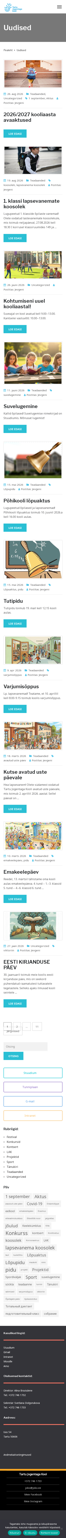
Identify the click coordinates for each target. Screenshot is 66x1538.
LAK (9, 1152)
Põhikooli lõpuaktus (27, 501)
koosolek (9, 185)
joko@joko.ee (33, 1488)
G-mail (30, 1101)
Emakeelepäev (21, 872)
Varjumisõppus (21, 686)
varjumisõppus (13, 675)
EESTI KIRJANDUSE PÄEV (27, 964)
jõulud (11, 1226)
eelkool (10, 1211)
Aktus (49, 98)
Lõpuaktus (10, 589)
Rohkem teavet (49, 1532)
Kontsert (12, 1147)
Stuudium (30, 1073)
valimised (9, 1291)
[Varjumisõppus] (33, 650)
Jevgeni (19, 102)
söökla (9, 1284)
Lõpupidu (9, 489)
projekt (24, 1269)
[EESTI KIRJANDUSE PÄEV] (33, 925)
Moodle (8, 1361)
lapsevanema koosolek (30, 185)
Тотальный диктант (18, 1306)
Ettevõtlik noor (34, 1218)
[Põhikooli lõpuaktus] (33, 460)
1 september (37, 98)
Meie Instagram (33, 1501)
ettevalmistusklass (13, 1218)
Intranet (30, 1116)
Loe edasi (15, 133)
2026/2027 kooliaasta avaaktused (30, 117)
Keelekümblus (31, 1226)
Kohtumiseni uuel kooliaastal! (24, 303)
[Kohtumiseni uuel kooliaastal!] (33, 264)
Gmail (7, 1352)
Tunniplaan (30, 1087)
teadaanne (25, 1284)
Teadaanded (37, 94)
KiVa (47, 1226)
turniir (39, 1284)
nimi (43, 1262)
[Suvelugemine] (33, 363)
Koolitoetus (53, 1233)
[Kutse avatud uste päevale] (33, 735)
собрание (50, 1314)
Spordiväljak (13, 1277)
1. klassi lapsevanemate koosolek (32, 204)
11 (37, 1026)
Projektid (13, 1157)
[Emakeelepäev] (33, 835)
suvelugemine (12, 395)
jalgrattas (49, 1218)
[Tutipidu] (33, 559)
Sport (10, 1162)
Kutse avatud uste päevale (25, 775)
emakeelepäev (13, 860)
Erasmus (42, 1211)
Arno (6, 1366)
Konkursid (13, 1142)
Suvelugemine (21, 406)
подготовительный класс (22, 1314)
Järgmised (13, 1031)
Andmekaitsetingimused (17, 1454)
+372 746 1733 (33, 1481)
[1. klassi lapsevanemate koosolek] (33, 160)
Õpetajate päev (12, 1299)
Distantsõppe (53, 1204)
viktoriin (9, 950)
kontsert (37, 1233)
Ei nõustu (30, 1532)
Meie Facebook (33, 1494)
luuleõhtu (18, 1255)
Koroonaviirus (32, 1240)
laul (7, 1255)
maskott (33, 1262)
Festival (12, 1137)
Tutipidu (13, 601)
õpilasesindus (30, 1299)
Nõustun (15, 1532)
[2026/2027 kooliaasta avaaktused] (33, 73)
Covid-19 (34, 1203)
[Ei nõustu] (61, 1528)
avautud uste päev (15, 760)
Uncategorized (13, 98)
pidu (20, 589)
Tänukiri (12, 1167)
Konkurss (16, 1233)
